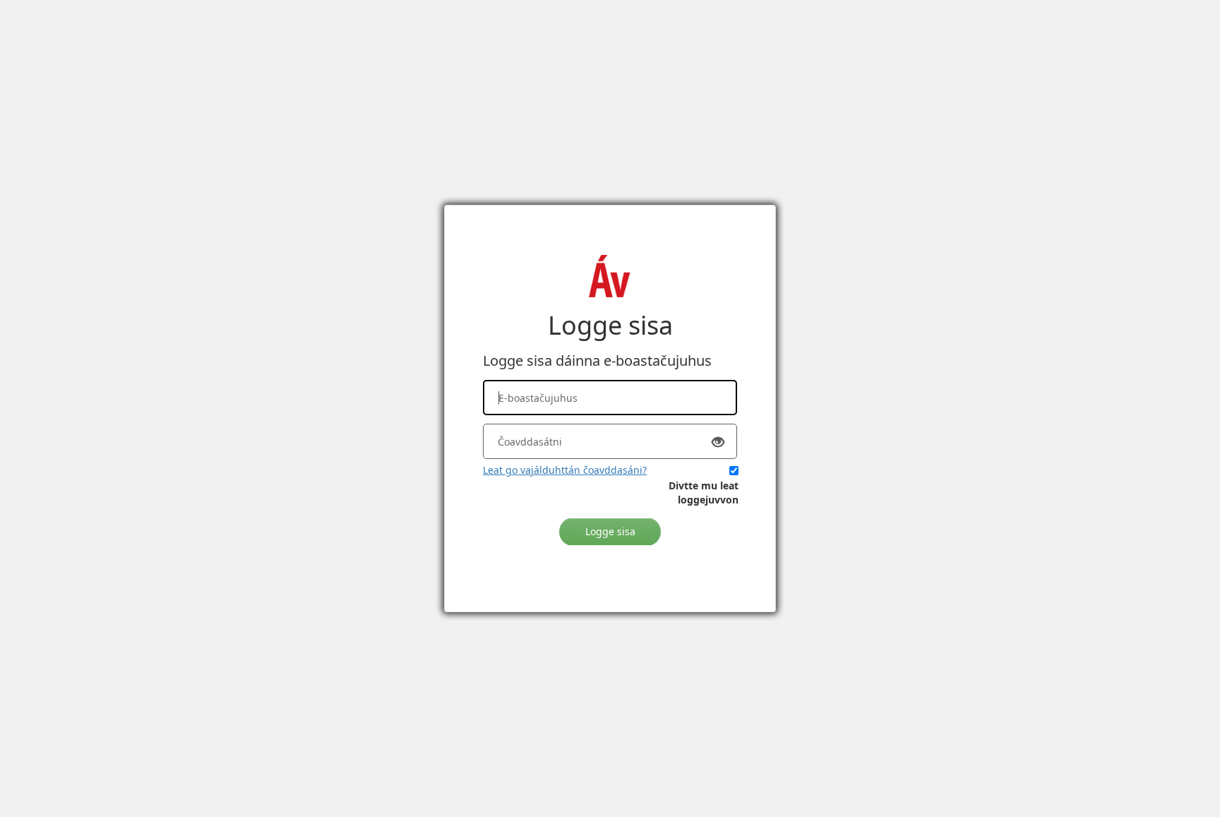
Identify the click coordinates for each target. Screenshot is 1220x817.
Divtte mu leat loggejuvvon (703, 492)
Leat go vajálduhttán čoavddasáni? (565, 470)
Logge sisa (610, 531)
